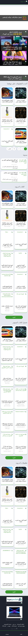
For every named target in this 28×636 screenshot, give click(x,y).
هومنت (8, 626)
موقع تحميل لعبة (21, 626)
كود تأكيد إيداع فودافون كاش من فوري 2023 (10, 160)
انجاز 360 (4, 626)
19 (14, 149)
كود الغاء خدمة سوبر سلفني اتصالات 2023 (11, 173)
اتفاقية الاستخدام (20, 624)
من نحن (14, 624)
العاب (21, 634)
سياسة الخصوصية (7, 624)
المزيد (14, 317)
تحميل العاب (14, 626)
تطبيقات (7, 634)
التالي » (9, 149)
